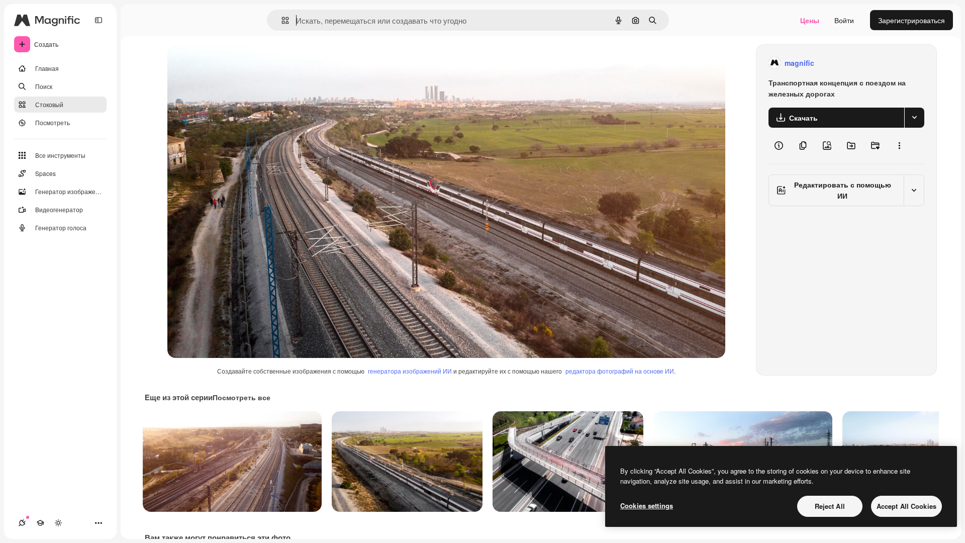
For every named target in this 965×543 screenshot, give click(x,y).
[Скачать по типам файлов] (914, 118)
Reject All (830, 506)
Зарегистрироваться (911, 20)
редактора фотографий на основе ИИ (619, 371)
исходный (235, 63)
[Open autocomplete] (281, 20)
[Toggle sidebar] (98, 20)
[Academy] (40, 523)
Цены (809, 20)
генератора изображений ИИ (410, 371)
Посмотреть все (241, 397)
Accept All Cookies (906, 506)
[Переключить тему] (58, 523)
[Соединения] (22, 523)
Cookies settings (646, 505)
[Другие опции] (899, 146)
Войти (844, 20)
